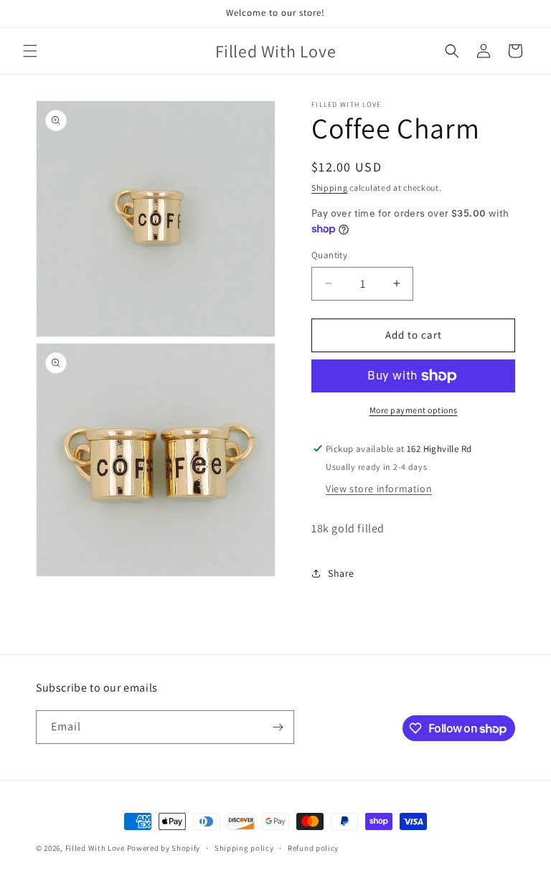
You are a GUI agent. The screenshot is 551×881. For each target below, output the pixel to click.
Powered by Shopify (164, 848)
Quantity (329, 255)
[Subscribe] (277, 727)
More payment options (413, 410)
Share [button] (341, 573)
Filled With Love (95, 848)
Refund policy (313, 848)
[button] (30, 51)
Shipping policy (244, 848)
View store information (379, 488)
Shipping (329, 187)
